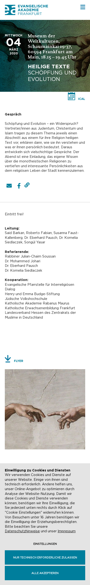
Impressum (67, 531)
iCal (81, 99)
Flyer (18, 361)
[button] (9, 186)
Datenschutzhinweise (22, 531)
